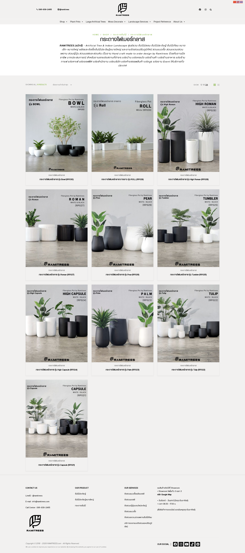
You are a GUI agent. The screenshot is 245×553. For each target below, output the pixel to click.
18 (204, 85)
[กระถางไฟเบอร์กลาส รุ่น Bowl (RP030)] (57, 133)
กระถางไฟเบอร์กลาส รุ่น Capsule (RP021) (56, 465)
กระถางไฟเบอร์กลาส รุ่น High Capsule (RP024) (56, 370)
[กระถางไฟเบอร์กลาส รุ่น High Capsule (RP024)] (57, 323)
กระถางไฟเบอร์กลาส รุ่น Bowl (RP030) (57, 179)
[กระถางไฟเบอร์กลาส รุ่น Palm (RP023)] (123, 323)
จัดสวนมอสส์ (129, 500)
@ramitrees (64, 9)
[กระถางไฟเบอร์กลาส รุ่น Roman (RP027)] (57, 228)
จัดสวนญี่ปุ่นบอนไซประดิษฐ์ (135, 506)
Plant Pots (75, 22)
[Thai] (241, 2)
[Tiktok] (192, 544)
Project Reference (162, 22)
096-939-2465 (45, 9)
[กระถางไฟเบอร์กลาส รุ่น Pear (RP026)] (123, 228)
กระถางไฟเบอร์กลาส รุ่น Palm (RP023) (122, 370)
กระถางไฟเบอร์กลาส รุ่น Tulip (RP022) (188, 370)
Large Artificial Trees (96, 22)
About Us (177, 22)
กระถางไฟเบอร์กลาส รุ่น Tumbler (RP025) (188, 275)
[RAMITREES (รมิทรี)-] (122, 9)
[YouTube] (186, 544)
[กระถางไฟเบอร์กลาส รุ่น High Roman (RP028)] (188, 133)
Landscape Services (138, 22)
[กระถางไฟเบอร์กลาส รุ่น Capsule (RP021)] (57, 418)
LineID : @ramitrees (34, 496)
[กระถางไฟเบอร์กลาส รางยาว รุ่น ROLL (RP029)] (123, 133)
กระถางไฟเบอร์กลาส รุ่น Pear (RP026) (122, 275)
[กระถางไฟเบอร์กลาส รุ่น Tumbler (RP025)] (188, 228)
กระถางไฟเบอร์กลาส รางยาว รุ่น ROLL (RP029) (122, 179)
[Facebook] (200, 9)
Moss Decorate (115, 22)
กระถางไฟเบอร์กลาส (56, 175)
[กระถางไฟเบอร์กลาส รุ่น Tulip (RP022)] (188, 323)
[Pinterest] (197, 544)
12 (201, 85)
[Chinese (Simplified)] (234, 2)
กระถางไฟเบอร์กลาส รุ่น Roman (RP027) (56, 275)
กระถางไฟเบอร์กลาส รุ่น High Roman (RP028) (188, 179)
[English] (238, 2)
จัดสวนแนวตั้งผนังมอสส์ (134, 494)
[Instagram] (205, 9)
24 (206, 85)
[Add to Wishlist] (59, 172)
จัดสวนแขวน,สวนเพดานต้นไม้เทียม (138, 517)
